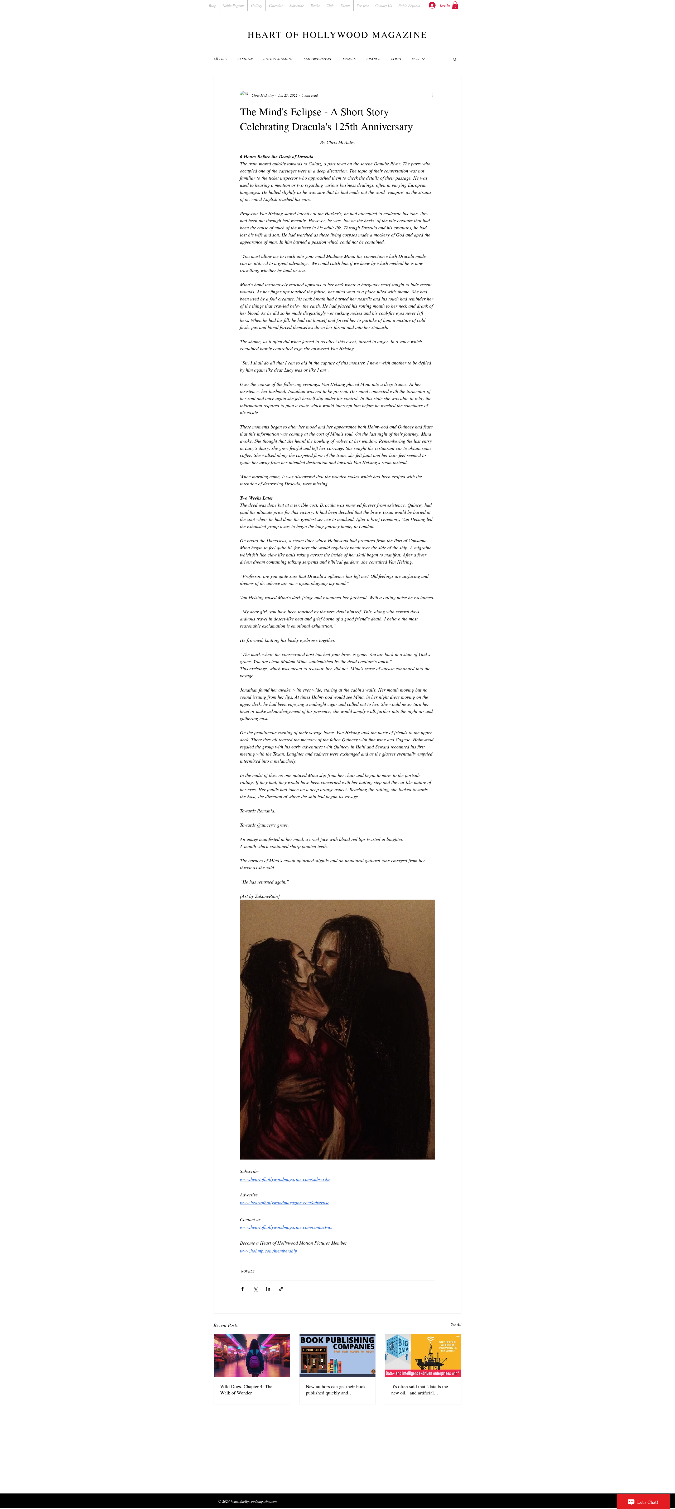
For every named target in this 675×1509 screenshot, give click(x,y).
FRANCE (373, 58)
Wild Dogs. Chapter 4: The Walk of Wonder (246, 1389)
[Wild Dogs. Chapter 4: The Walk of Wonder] (252, 1355)
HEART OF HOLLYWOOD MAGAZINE (337, 34)
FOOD (396, 58)
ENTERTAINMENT (278, 58)
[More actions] (432, 95)
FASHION (245, 58)
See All (456, 1324)
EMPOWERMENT (317, 58)
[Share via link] (281, 1288)
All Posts (220, 58)
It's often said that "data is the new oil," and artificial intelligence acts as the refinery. (421, 1389)
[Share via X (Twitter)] (255, 1288)
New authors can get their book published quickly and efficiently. (336, 1389)
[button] (455, 5)
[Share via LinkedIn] (268, 1288)
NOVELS (247, 1271)
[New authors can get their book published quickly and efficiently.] (338, 1355)
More (416, 58)
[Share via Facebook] (242, 1288)
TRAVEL (349, 58)
